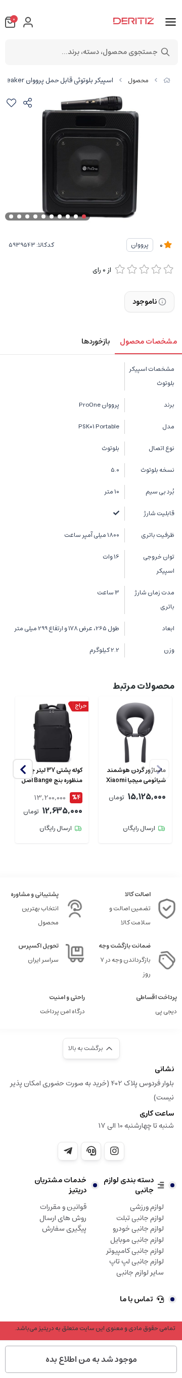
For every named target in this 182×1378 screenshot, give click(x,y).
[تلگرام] (68, 1151)
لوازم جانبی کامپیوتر (135, 1251)
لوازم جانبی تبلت (140, 1218)
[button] (23, 769)
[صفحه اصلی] (166, 80)
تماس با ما (136, 1299)
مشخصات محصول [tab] (148, 342)
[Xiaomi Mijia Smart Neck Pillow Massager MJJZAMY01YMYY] (135, 732)
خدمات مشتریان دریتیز (60, 1185)
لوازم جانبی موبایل (137, 1240)
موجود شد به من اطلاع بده (91, 1359)
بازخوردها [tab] (95, 342)
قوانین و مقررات (63, 1207)
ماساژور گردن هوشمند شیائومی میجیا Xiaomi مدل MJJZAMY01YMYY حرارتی (136, 775)
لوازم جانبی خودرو (138, 1229)
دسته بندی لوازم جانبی (129, 1185)
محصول (138, 80)
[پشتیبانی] (91, 1151)
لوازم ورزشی (147, 1207)
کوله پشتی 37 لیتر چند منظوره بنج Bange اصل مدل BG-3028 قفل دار (51, 775)
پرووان (140, 245)
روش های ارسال (62, 1218)
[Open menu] (170, 22)
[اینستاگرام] (114, 1151)
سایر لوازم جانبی (140, 1272)
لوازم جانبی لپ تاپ (136, 1261)
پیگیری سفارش (64, 1229)
